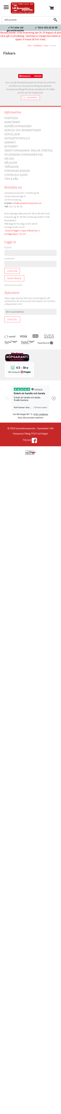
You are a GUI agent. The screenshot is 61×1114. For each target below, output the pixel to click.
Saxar (46, 45)
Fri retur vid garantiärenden (15, 29)
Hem (30, 45)
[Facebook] (34, 440)
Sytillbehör (38, 45)
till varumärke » (30, 97)
